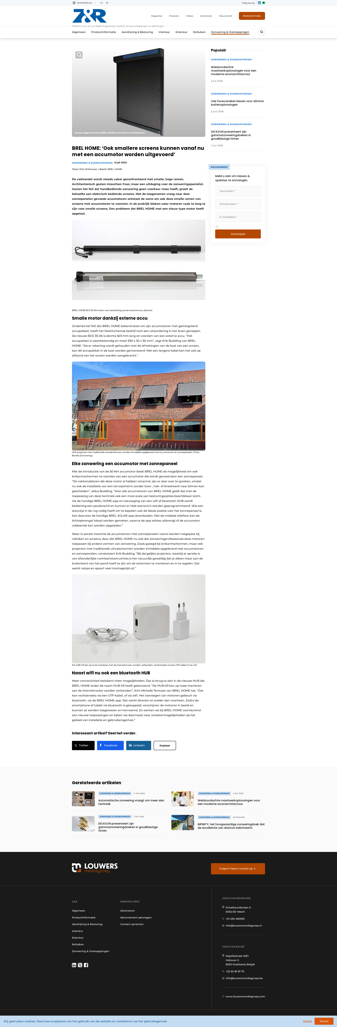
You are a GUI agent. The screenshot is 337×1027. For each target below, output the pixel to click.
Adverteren (206, 16)
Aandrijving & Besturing (137, 32)
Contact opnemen (132, 924)
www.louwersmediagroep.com (245, 996)
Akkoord (324, 1021)
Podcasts (174, 16)
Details (307, 1021)
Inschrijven (238, 234)
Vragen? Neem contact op (236, 868)
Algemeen (79, 32)
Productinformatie (103, 32)
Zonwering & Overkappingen (230, 32)
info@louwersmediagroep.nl (244, 925)
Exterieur (181, 32)
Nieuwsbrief (225, 16)
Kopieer (165, 745)
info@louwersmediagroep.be (244, 978)
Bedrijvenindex (252, 15)
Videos (189, 16)
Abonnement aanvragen (136, 917)
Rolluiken (199, 32)
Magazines (156, 16)
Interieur (164, 32)
